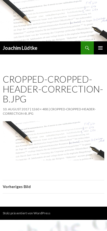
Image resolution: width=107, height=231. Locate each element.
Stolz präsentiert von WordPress (26, 213)
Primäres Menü (100, 47)
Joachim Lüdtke (20, 48)
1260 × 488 (40, 109)
